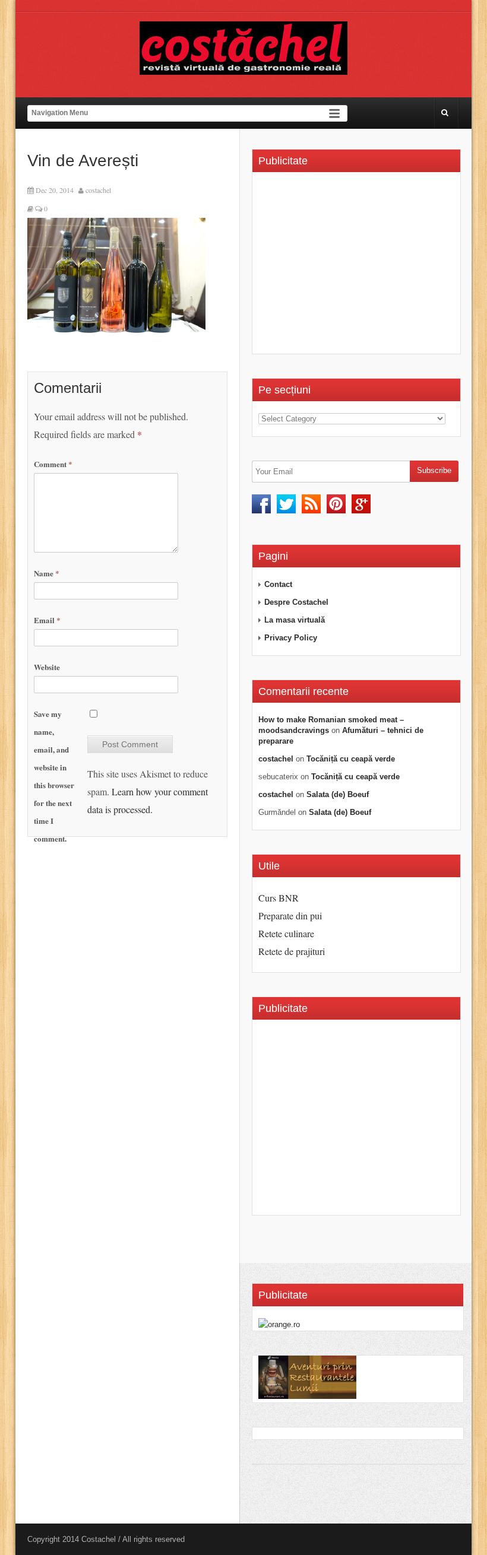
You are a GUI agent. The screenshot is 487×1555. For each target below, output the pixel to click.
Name (46, 573)
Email (47, 620)
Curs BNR (278, 897)
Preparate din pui (290, 915)
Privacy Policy (290, 637)
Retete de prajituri (291, 951)
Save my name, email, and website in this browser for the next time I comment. (54, 776)
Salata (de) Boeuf (337, 794)
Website (47, 666)
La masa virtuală (294, 619)
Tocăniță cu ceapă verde (350, 758)
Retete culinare (286, 933)
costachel (98, 190)
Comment (53, 463)
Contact (278, 584)
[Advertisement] (358, 267)
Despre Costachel (296, 602)
